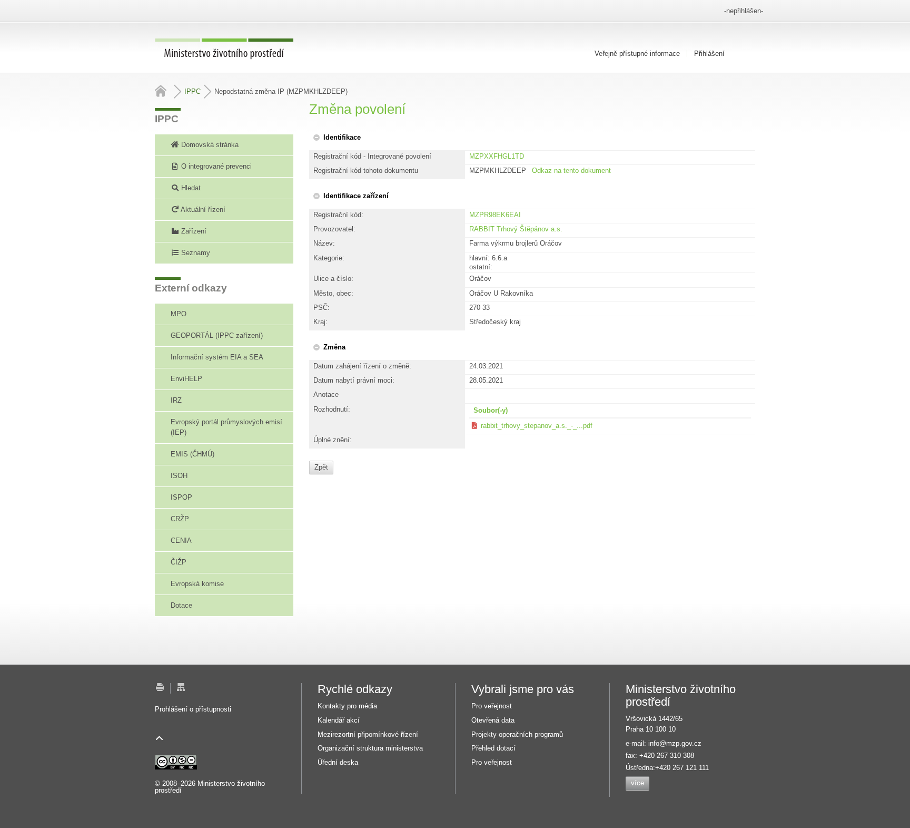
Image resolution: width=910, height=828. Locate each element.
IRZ (176, 400)
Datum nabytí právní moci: (353, 380)
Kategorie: (328, 258)
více (637, 783)
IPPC (192, 91)
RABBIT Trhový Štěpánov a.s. (515, 229)
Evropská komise (197, 584)
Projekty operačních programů (517, 734)
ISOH (179, 476)
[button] (336, 137)
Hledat (190, 188)
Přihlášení (709, 53)
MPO (178, 314)
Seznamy (194, 253)
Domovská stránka (209, 145)
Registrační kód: (338, 215)
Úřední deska (338, 762)
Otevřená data (493, 720)
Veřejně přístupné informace (637, 53)
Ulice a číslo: (333, 279)
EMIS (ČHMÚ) (192, 454)
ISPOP (181, 497)
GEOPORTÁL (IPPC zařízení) (217, 335)
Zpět (321, 467)
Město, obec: (333, 293)
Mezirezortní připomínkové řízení (368, 734)
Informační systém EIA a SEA (217, 357)
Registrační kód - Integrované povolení (372, 156)
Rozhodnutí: (331, 409)
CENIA (181, 540)
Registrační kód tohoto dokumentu (365, 170)
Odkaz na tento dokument (571, 170)
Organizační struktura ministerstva (370, 748)
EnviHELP (186, 379)
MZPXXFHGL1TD (496, 156)
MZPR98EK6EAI (495, 215)
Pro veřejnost (491, 706)
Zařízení (192, 231)
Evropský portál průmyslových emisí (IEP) (226, 427)
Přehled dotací (493, 748)
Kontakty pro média (347, 706)
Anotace (326, 394)
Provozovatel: (334, 229)
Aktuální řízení (202, 209)
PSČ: (321, 307)
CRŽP (180, 519)
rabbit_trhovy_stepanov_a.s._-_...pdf (536, 426)
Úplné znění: (332, 440)
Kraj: (320, 322)
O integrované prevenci (215, 166)
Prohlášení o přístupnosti (193, 709)
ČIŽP (178, 562)
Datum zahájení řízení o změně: (362, 366)
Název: (324, 243)
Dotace (181, 605)
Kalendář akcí (339, 720)
